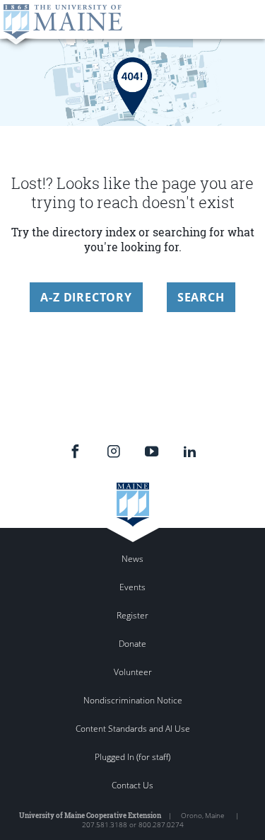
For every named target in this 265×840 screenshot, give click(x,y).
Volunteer (133, 672)
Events (132, 587)
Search (201, 297)
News (132, 559)
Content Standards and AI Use (133, 729)
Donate (132, 644)
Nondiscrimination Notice (132, 700)
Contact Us (132, 785)
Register (132, 615)
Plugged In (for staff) (132, 757)
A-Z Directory (85, 297)
